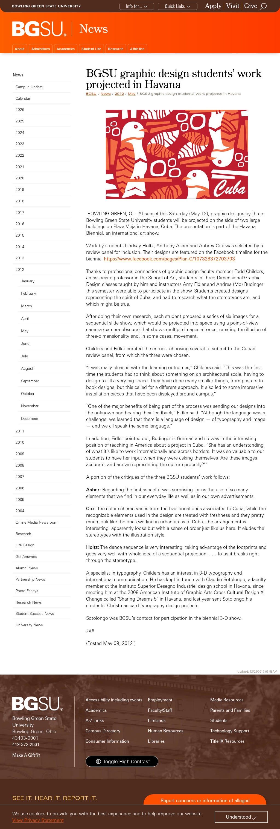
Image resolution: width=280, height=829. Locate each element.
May (132, 94)
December (29, 418)
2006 (20, 488)
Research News (29, 602)
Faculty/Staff (160, 710)
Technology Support (229, 730)
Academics (66, 49)
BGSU (91, 94)
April (25, 318)
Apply (213, 6)
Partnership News (30, 579)
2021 (20, 166)
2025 (20, 121)
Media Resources (227, 699)
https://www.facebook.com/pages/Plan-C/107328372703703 (169, 259)
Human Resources (165, 730)
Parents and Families (230, 710)
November (30, 405)
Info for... (134, 6)
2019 (20, 189)
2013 (20, 258)
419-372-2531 (26, 744)
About (19, 49)
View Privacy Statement (38, 820)
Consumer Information (107, 741)
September (30, 380)
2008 (20, 465)
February (28, 293)
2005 (20, 499)
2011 (20, 431)
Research (115, 49)
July (24, 356)
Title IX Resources (227, 741)
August (27, 368)
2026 (20, 109)
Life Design (25, 545)
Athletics (137, 49)
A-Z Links (95, 720)
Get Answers (26, 556)
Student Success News (35, 613)
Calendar (23, 98)
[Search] (263, 6)
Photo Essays (27, 590)
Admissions (40, 49)
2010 (20, 442)
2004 (20, 510)
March (26, 305)
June (25, 343)
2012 (119, 94)
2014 (20, 246)
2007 (20, 476)
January (27, 281)
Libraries (156, 741)
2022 (20, 155)
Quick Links (175, 6)
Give (250, 6)
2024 (20, 132)
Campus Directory (103, 730)
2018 (20, 201)
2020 (20, 178)
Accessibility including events (114, 699)
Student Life (91, 49)
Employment (160, 699)
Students (219, 720)
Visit (233, 6)
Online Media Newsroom (36, 522)
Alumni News (27, 568)
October (27, 393)
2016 (20, 223)
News (106, 94)
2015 (20, 235)
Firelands (157, 720)
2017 (20, 212)
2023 (20, 143)
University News (29, 625)
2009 (20, 453)
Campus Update (29, 86)
